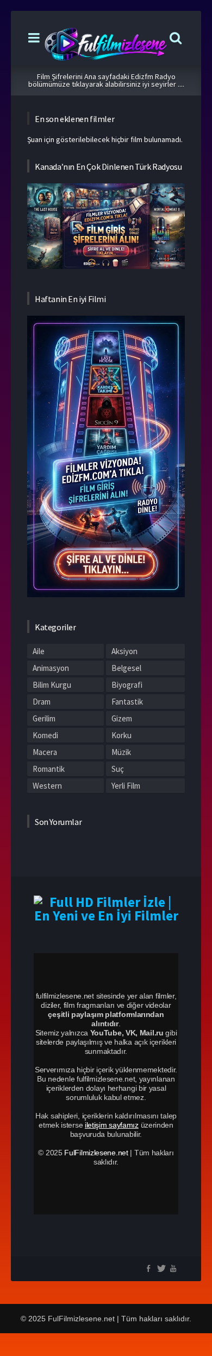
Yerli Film (125, 786)
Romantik (49, 769)
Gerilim (44, 718)
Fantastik (127, 701)
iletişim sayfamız (112, 1125)
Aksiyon (124, 651)
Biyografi (126, 685)
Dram (42, 701)
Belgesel (126, 668)
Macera (45, 752)
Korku (121, 735)
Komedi (45, 735)
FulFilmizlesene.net (96, 1152)
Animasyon (51, 668)
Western (47, 786)
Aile (39, 651)
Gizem (121, 718)
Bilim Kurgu (52, 685)
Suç (117, 769)
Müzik (121, 752)
